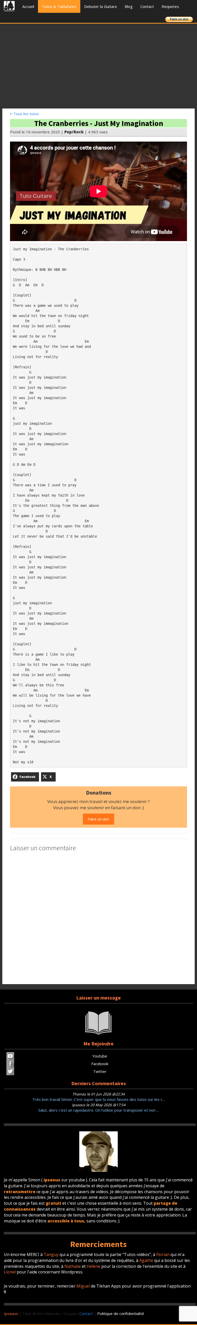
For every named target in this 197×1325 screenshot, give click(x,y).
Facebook (99, 1063)
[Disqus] (98, 918)
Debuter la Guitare (100, 6)
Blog (129, 6)
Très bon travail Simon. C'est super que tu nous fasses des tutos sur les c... (98, 1099)
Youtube (99, 1056)
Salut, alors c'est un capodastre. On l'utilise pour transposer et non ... (98, 1110)
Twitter (99, 1071)
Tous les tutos (24, 113)
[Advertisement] (98, 67)
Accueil (28, 6)
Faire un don (98, 819)
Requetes (170, 6)
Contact (147, 6)
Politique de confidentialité (120, 1313)
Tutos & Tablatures (59, 6)
